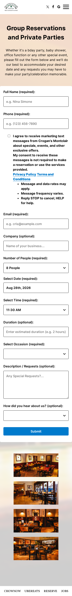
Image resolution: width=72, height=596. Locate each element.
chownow (12, 591)
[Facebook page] (53, 7)
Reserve (50, 591)
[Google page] (59, 7)
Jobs (64, 591)
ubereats (32, 591)
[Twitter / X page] (47, 7)
